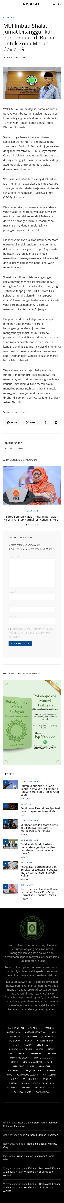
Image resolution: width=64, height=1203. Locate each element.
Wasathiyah (26, 804)
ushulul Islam (23, 1091)
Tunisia (40, 1087)
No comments (23, 57)
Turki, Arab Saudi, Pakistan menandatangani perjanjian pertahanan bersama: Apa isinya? (38, 848)
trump (26, 1087)
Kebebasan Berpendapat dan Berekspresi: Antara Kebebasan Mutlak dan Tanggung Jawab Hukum (40, 871)
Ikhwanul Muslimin (21, 1049)
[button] (59, 4)
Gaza (29, 1040)
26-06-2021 (8, 57)
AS (54, 1032)
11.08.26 (24, 899)
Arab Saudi (14, 1032)
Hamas (28, 1045)
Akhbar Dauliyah (29, 781)
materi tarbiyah (44, 1057)
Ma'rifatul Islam (20, 1057)
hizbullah (44, 1045)
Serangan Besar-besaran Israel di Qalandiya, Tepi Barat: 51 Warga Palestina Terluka (39, 827)
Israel (21, 1053)
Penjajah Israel (34, 1070)
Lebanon (51, 1053)
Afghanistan (17, 1028)
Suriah (14, 1083)
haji (17, 1045)
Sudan (48, 1079)
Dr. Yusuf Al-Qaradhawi (39, 1036)
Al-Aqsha (35, 1028)
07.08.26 (24, 834)
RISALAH (32, 4)
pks (10, 1074)
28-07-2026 (25, 798)
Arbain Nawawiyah (36, 1032)
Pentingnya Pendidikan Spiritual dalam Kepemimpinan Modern (40, 809)
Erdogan (16, 1040)
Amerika (50, 1028)
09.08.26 (24, 879)
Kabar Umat (9, 17)
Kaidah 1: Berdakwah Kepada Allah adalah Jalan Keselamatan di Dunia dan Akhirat (32, 1172)
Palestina (14, 1070)
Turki (52, 1087)
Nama (12, 592)
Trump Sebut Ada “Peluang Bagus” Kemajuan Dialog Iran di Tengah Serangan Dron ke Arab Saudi (40, 790)
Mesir (15, 1062)
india (40, 1049)
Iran (10, 1053)
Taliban (13, 1087)
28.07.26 (24, 815)
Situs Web (13, 616)
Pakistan (45, 1066)
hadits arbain (45, 1040)
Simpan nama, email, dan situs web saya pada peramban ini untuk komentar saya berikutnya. (31, 633)
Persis (51, 1070)
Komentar (14, 556)
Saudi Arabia (31, 1079)
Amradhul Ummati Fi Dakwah (42, 1134)
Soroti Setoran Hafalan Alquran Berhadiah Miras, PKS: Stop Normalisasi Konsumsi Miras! (32, 518)
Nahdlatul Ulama (24, 1066)
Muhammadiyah (33, 1062)
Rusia (15, 1079)
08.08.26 (24, 857)
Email (12, 604)
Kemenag (36, 1053)
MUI (21, 448)
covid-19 (10, 448)
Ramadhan (50, 1074)
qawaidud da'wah (28, 1074)
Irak (51, 1049)
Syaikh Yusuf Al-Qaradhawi (38, 1083)
